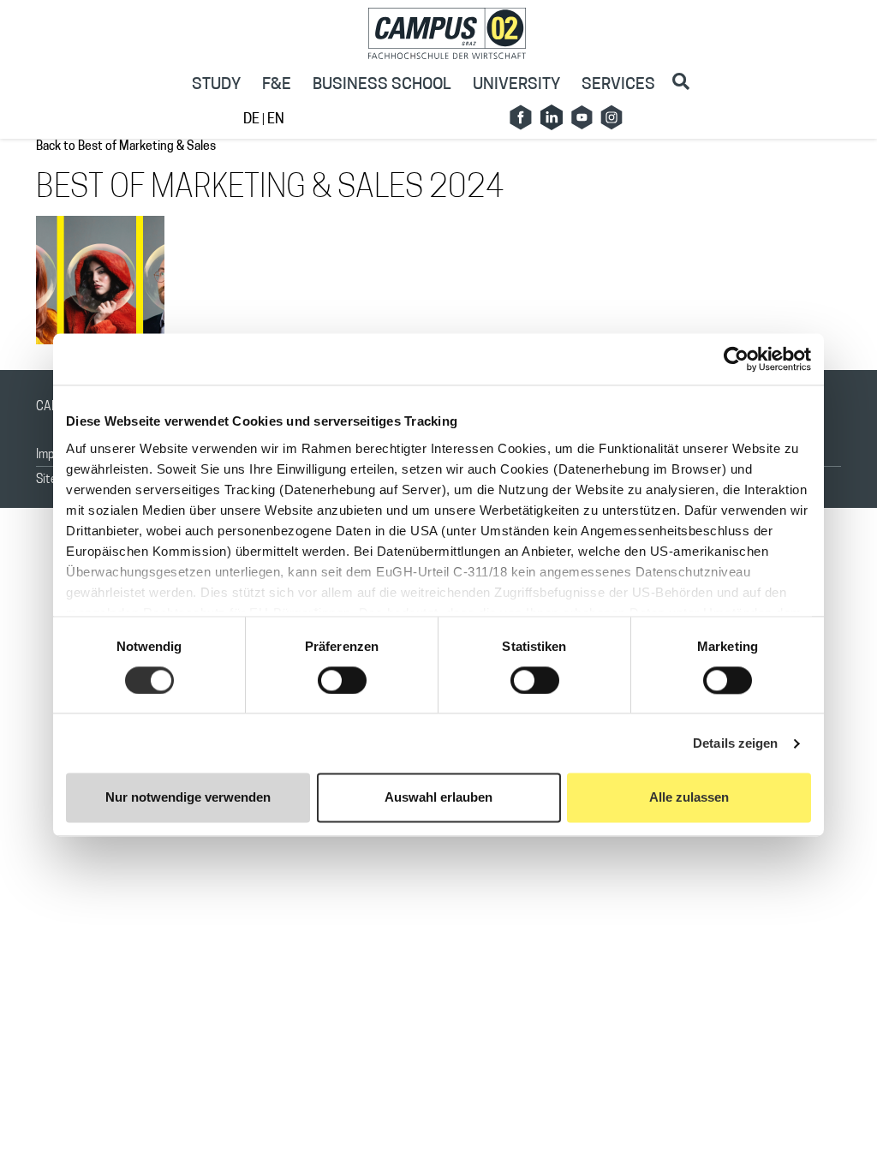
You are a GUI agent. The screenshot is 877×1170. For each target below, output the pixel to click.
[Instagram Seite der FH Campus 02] (611, 117)
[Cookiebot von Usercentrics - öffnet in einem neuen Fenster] (736, 359)
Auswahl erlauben (438, 798)
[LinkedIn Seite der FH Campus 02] (551, 117)
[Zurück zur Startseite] (447, 33)
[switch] (342, 680)
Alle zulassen (689, 798)
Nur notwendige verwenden (188, 798)
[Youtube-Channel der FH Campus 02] (581, 117)
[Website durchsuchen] (680, 81)
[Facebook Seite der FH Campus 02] (521, 117)
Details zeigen (735, 743)
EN (274, 120)
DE (252, 120)
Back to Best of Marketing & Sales (126, 146)
